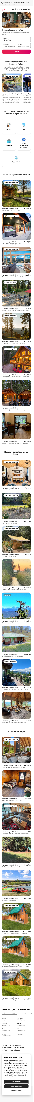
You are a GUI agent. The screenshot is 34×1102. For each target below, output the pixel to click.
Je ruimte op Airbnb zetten (21, 9)
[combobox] (16, 40)
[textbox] (9, 46)
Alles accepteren (16, 1081)
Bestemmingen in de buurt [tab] (9, 1013)
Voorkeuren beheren (16, 1090)
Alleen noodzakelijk (16, 1086)
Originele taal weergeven (10, 4)
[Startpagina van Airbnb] (3, 9)
